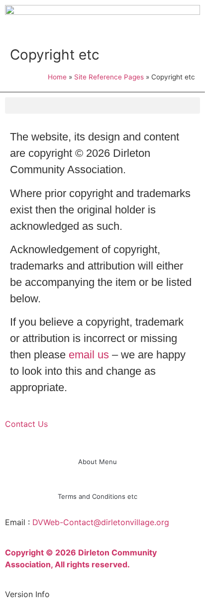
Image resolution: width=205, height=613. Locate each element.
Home (57, 77)
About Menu (97, 462)
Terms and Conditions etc (97, 496)
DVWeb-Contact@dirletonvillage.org (100, 522)
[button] (102, 105)
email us (89, 354)
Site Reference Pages (109, 77)
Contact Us (26, 424)
